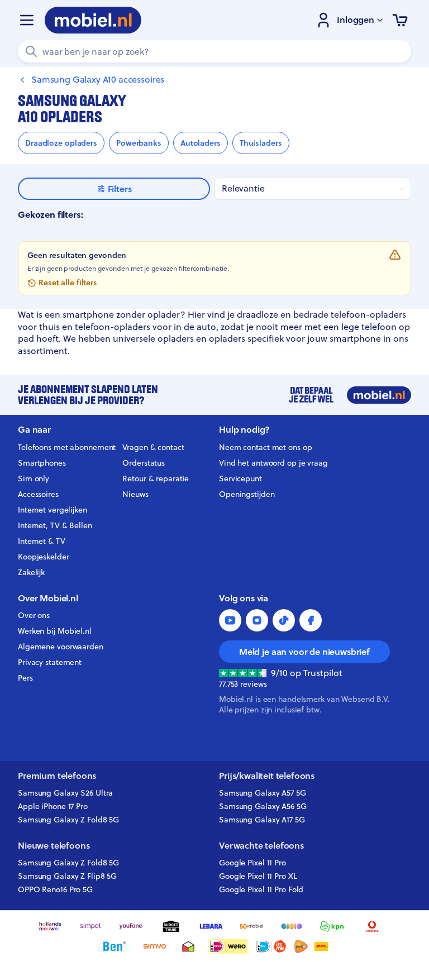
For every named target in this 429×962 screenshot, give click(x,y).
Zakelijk (31, 572)
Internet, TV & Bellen (55, 525)
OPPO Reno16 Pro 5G (55, 889)
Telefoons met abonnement (67, 447)
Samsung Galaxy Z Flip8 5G (67, 876)
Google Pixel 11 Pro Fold (261, 889)
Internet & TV (41, 541)
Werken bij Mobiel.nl (55, 630)
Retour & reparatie (155, 478)
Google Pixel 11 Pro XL (258, 876)
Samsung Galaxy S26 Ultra (65, 792)
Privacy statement (50, 662)
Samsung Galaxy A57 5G (262, 792)
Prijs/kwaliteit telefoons (266, 776)
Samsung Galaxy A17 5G (262, 819)
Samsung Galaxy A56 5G (263, 806)
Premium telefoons (57, 776)
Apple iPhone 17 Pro (53, 806)
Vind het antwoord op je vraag (273, 462)
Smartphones (42, 462)
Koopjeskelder (43, 556)
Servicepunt (240, 478)
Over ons (34, 615)
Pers (25, 677)
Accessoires (38, 494)
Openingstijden (247, 494)
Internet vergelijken (52, 509)
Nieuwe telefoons (53, 845)
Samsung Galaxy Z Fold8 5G (68, 819)
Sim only (33, 478)
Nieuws (135, 494)
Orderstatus (143, 462)
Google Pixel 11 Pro (252, 862)
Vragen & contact (153, 447)
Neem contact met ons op (265, 447)
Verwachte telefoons (261, 845)
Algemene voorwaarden (60, 646)
